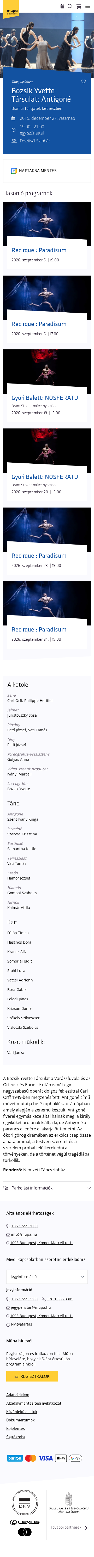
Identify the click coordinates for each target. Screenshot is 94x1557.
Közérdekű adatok (21, 1411)
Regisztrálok (35, 1376)
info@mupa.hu (24, 1234)
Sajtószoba (15, 1437)
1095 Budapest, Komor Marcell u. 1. (41, 1242)
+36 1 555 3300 (24, 1298)
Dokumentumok (20, 1420)
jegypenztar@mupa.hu (31, 1307)
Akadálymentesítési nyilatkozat (33, 1403)
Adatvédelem (17, 1395)
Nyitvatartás (21, 1324)
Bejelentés (15, 1428)
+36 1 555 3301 (60, 1298)
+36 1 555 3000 (24, 1225)
